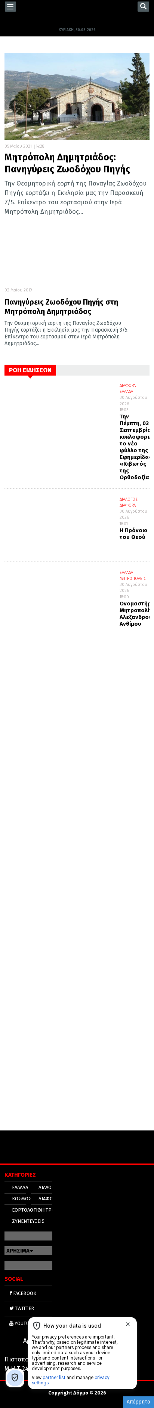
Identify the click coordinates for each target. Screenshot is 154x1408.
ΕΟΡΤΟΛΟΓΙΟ (26, 1210)
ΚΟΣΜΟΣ (21, 1198)
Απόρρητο (138, 1402)
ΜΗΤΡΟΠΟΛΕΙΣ (133, 578)
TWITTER (24, 1308)
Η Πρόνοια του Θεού (134, 533)
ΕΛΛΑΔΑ (126, 391)
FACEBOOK (24, 1293)
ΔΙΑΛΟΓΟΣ (129, 499)
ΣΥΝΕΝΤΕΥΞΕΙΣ (28, 1221)
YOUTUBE (24, 1323)
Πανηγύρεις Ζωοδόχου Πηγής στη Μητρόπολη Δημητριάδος (61, 306)
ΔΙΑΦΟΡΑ (128, 385)
